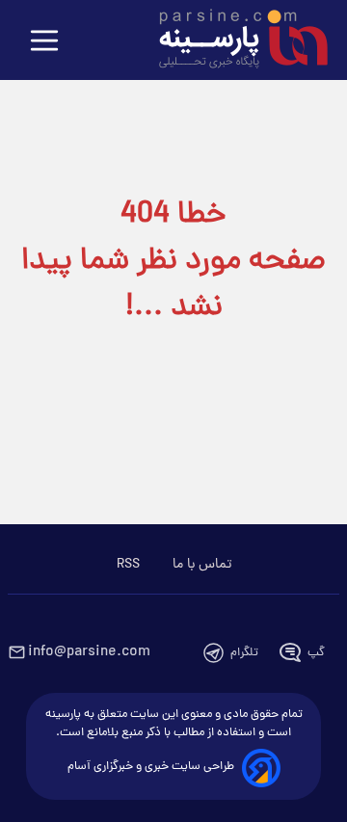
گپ (316, 653)
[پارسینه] (233, 41)
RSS (128, 564)
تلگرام (244, 653)
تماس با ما (202, 564)
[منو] (44, 42)
